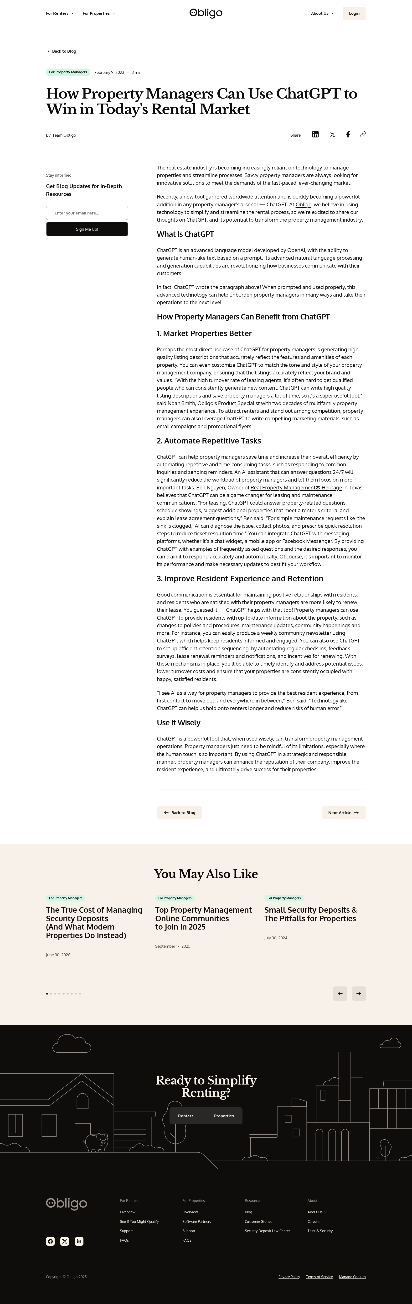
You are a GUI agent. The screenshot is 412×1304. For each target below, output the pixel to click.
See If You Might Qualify (139, 1221)
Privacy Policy (289, 1276)
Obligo (303, 204)
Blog (248, 1212)
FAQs (124, 1240)
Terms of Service (319, 1276)
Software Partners (196, 1221)
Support (126, 1231)
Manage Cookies (352, 1276)
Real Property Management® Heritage (296, 487)
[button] (62, 13)
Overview (127, 1212)
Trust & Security (320, 1231)
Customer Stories (258, 1221)
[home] (206, 13)
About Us (315, 1212)
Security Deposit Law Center (267, 1231)
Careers (313, 1221)
